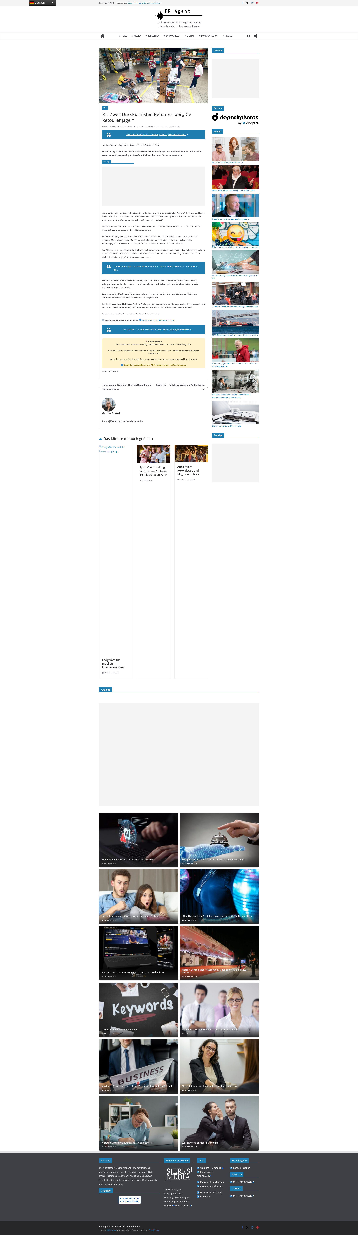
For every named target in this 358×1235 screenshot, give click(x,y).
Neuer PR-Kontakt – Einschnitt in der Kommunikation (210, 1086)
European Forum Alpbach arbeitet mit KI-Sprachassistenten (213, 859)
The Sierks (184, 1205)
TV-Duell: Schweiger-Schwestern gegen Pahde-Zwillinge (131, 916)
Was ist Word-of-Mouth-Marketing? (200, 1142)
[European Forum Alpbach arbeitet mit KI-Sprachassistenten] (219, 840)
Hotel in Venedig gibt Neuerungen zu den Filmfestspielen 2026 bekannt (215, 971)
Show (177, 126)
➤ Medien (136, 35)
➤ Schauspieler (172, 35)
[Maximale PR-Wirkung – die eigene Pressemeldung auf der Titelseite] (138, 1066)
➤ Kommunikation (208, 35)
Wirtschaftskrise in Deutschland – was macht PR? (127, 1142)
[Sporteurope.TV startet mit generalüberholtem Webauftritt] (138, 953)
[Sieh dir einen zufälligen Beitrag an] (255, 36)
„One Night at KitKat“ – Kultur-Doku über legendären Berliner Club (217, 916)
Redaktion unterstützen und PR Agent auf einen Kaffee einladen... (154, 365)
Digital (143, 126)
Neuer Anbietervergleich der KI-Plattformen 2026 (127, 859)
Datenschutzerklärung (211, 1192)
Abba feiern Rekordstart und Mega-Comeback (188, 470)
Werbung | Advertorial (211, 1168)
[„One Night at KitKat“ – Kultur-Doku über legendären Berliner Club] (219, 896)
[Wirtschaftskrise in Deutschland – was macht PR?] (138, 1123)
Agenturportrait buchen (211, 1186)
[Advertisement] (153, 186)
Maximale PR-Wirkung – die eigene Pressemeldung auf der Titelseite (137, 1086)
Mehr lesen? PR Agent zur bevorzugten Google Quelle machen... (156, 134)
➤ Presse (227, 35)
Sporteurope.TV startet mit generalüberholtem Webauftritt (133, 972)
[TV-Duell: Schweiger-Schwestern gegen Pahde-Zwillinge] (138, 896)
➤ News (123, 35)
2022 (137, 126)
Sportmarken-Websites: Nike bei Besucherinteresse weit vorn (127, 387)
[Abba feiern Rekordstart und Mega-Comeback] (191, 447)
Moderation (169, 126)
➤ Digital (189, 35)
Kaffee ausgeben (241, 1168)
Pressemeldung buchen (212, 1182)
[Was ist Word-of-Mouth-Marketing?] (219, 1123)
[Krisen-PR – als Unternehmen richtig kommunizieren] (219, 1010)
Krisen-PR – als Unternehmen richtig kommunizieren (210, 1029)
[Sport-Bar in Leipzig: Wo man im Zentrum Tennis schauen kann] (153, 447)
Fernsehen (159, 126)
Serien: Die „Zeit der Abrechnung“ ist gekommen (180, 387)
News (105, 108)
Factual (150, 126)
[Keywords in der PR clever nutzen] (138, 1010)
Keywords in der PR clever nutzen (119, 1029)
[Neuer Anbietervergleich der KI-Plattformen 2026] (138, 840)
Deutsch (39, 2)
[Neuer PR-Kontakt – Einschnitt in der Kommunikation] (219, 1066)
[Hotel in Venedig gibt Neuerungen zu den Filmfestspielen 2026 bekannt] (219, 953)
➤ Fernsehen (152, 35)
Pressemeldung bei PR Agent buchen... (158, 320)
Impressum (205, 1196)
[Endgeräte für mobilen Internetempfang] (116, 447)
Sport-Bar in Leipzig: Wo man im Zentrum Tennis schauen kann (153, 471)
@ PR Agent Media (242, 1182)
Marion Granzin (110, 126)
